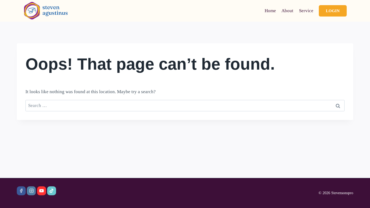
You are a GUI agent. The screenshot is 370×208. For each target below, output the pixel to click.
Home (270, 10)
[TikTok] (51, 190)
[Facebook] (21, 190)
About (287, 10)
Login (333, 11)
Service (306, 10)
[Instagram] (31, 190)
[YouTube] (41, 190)
